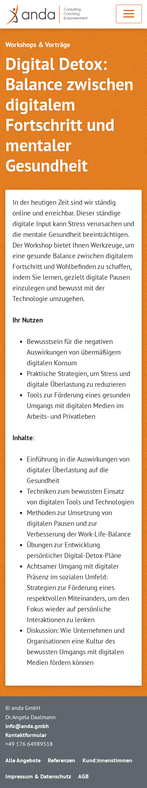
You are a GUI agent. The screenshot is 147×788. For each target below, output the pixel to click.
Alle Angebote (23, 760)
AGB (83, 776)
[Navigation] (129, 14)
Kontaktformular (26, 734)
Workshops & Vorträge (37, 44)
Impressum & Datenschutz (38, 776)
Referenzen (61, 760)
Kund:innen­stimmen (107, 760)
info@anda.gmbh (27, 725)
